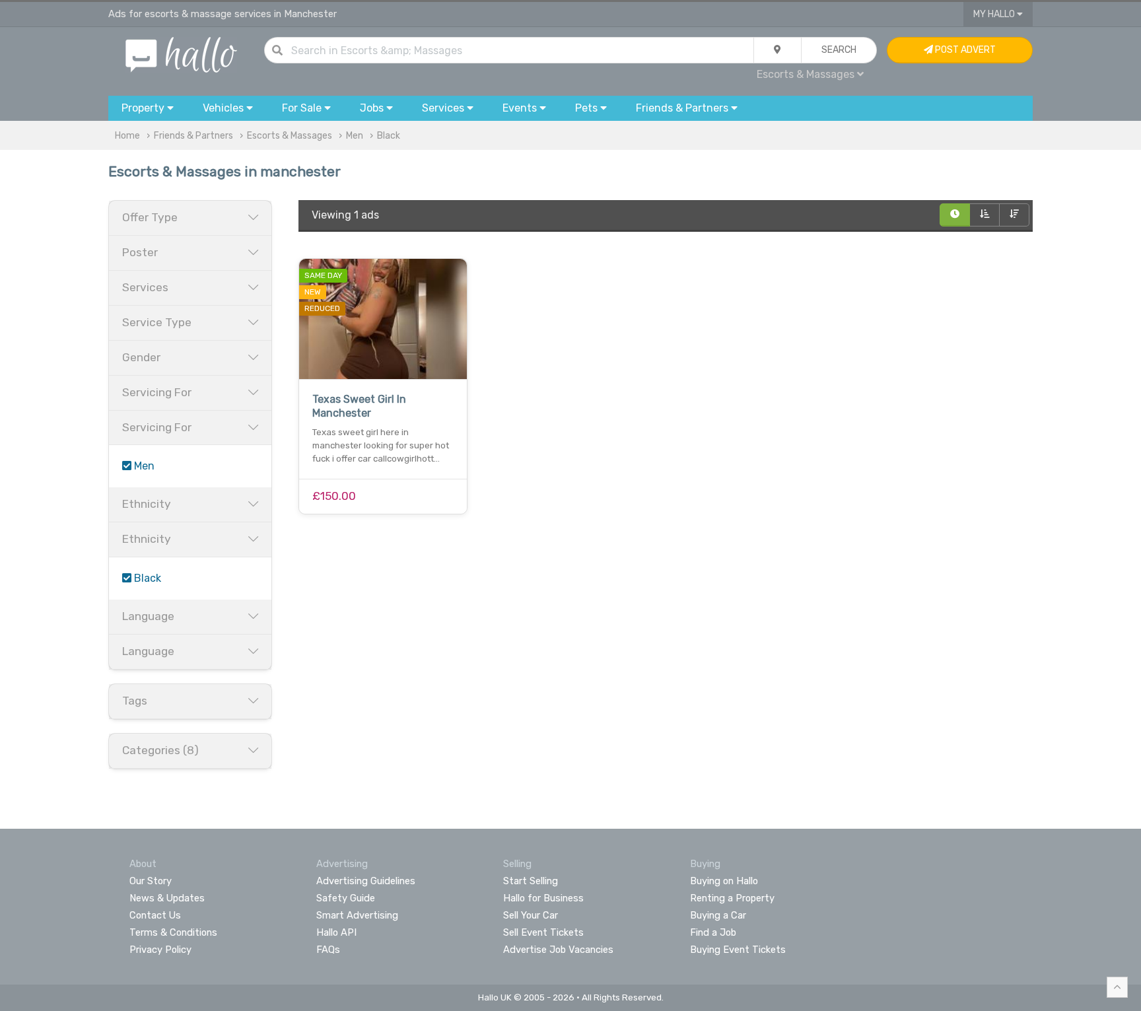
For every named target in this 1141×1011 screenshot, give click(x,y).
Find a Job (713, 932)
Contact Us (155, 915)
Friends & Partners (193, 135)
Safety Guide (345, 898)
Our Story (150, 881)
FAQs (328, 950)
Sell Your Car (530, 915)
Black (388, 135)
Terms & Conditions (173, 932)
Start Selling (530, 881)
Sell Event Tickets (543, 932)
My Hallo (995, 14)
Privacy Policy (160, 950)
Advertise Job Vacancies (558, 950)
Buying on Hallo (724, 881)
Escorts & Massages (289, 135)
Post (964, 49)
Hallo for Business (543, 898)
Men (354, 135)
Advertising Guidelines (365, 881)
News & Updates (167, 898)
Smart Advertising (357, 915)
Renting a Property (732, 898)
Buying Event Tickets (738, 950)
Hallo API (336, 932)
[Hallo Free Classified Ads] (181, 54)
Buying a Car (718, 915)
